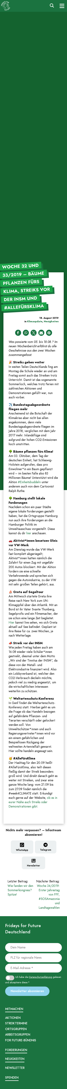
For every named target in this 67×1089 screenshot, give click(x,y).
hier (28, 533)
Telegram (45, 850)
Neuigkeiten (51, 321)
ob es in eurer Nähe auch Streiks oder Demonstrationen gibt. (33, 802)
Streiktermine (16, 1023)
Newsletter (33, 865)
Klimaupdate (34, 321)
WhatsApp (22, 850)
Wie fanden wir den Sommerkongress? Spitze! (20, 888)
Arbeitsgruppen (17, 1034)
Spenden (12, 1077)
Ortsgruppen (16, 1029)
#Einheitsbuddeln (29, 482)
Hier (12, 622)
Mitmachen (14, 1009)
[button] (18, 333)
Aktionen (13, 1017)
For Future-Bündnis (20, 1040)
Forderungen (16, 1050)
